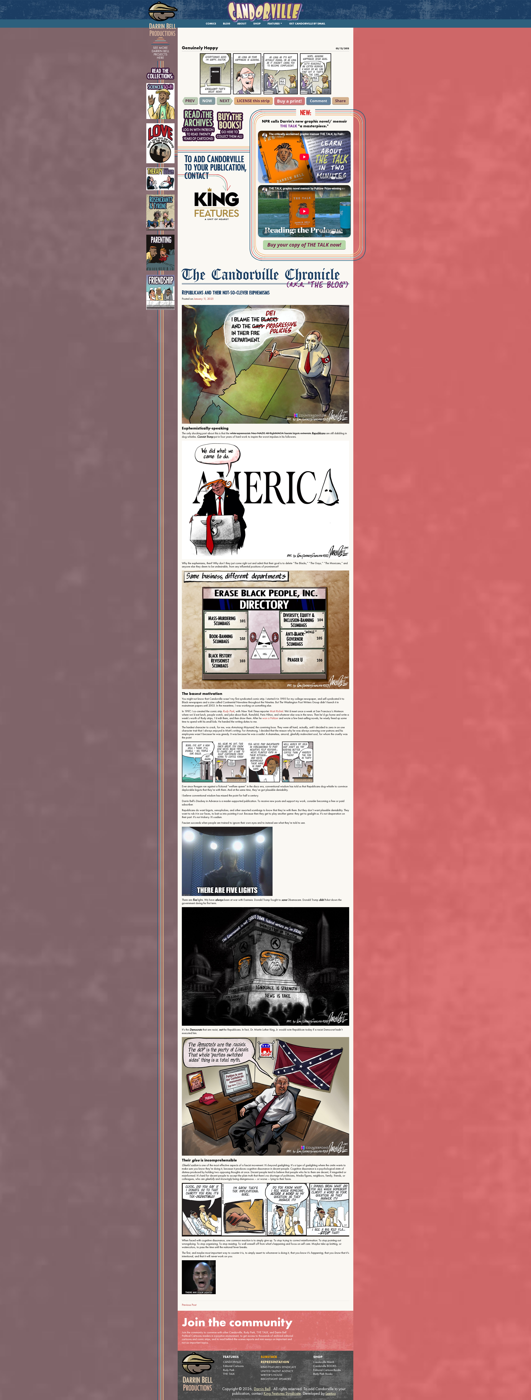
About (241, 23)
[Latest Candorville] (207, 101)
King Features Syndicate (282, 1393)
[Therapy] (160, 178)
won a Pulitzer (270, 718)
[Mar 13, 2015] (225, 101)
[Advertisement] (265, 38)
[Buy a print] (289, 101)
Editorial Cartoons (233, 1366)
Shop (257, 23)
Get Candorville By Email (307, 23)
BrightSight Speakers (276, 1379)
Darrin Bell (262, 1388)
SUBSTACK (269, 1357)
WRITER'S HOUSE (272, 1375)
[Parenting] (160, 253)
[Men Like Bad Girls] (190, 101)
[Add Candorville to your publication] (212, 187)
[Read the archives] (198, 125)
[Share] (340, 101)
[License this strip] (253, 101)
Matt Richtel (276, 711)
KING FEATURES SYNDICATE (278, 1367)
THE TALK (229, 1374)
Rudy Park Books (322, 1374)
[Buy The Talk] (304, 245)
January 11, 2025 (204, 299)
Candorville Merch (323, 1362)
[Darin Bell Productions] (163, 18)
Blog (226, 23)
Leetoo (331, 1393)
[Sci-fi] (160, 101)
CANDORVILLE (232, 1362)
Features (274, 23)
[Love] (160, 143)
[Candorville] (265, 11)
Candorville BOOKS (324, 1366)
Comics (211, 23)
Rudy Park (228, 711)
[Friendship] (160, 292)
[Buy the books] (229, 125)
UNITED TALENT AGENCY (277, 1371)
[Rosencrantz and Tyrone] (160, 212)
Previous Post (189, 1305)
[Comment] (318, 101)
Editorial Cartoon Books (327, 1370)
